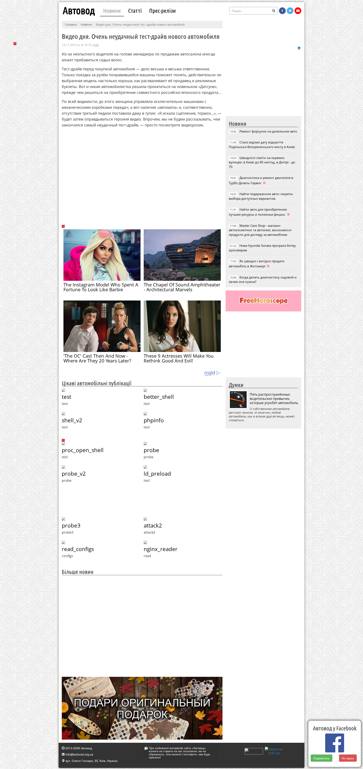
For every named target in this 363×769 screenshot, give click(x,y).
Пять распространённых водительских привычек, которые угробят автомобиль (274, 398)
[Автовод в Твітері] (290, 10)
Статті (135, 10)
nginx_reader (161, 549)
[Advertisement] (142, 625)
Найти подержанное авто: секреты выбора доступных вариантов (261, 196)
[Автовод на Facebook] (282, 10)
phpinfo (154, 420)
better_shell (159, 396)
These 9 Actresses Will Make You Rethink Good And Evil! (179, 358)
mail (96, 45)
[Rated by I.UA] (254, 751)
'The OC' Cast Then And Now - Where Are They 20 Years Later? (97, 358)
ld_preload (157, 473)
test (66, 396)
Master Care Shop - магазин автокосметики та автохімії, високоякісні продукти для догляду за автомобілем (260, 230)
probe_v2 (74, 473)
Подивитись (321, 758)
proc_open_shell (83, 450)
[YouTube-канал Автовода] (298, 10)
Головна (71, 24)
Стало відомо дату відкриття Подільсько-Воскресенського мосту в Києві (262, 144)
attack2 (153, 525)
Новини (112, 10)
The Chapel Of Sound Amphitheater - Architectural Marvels (182, 287)
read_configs (78, 549)
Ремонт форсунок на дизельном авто (268, 131)
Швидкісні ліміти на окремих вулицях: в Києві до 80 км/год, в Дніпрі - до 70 (262, 162)
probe (151, 450)
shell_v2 (72, 420)
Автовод (79, 10)
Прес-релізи (162, 10)
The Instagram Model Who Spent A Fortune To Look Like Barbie (100, 287)
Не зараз (348, 758)
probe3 (71, 525)
